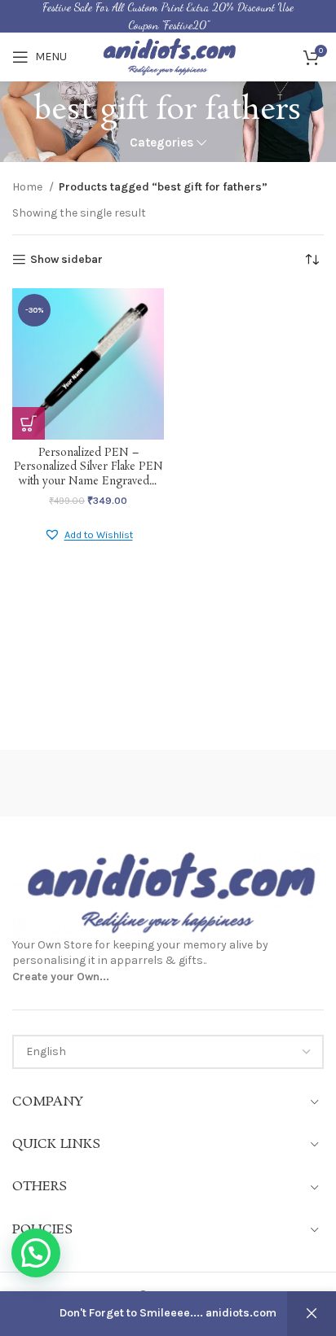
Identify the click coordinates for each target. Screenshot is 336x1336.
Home (28, 187)
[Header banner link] (168, 16)
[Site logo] (168, 56)
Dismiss (311, 1313)
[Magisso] (246, 783)
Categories (161, 143)
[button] (88, 535)
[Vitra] (90, 783)
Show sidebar (66, 259)
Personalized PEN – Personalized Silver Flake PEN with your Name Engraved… (88, 467)
